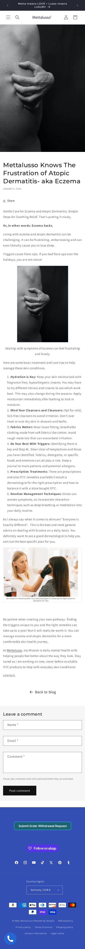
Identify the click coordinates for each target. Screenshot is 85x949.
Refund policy (65, 920)
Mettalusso (14, 650)
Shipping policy (64, 927)
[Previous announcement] (7, 5)
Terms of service (43, 927)
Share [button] (11, 200)
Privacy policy (23, 927)
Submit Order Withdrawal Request (43, 826)
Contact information (36, 933)
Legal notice (57, 933)
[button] (8, 17)
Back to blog (45, 692)
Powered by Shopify (43, 920)
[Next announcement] (77, 5)
